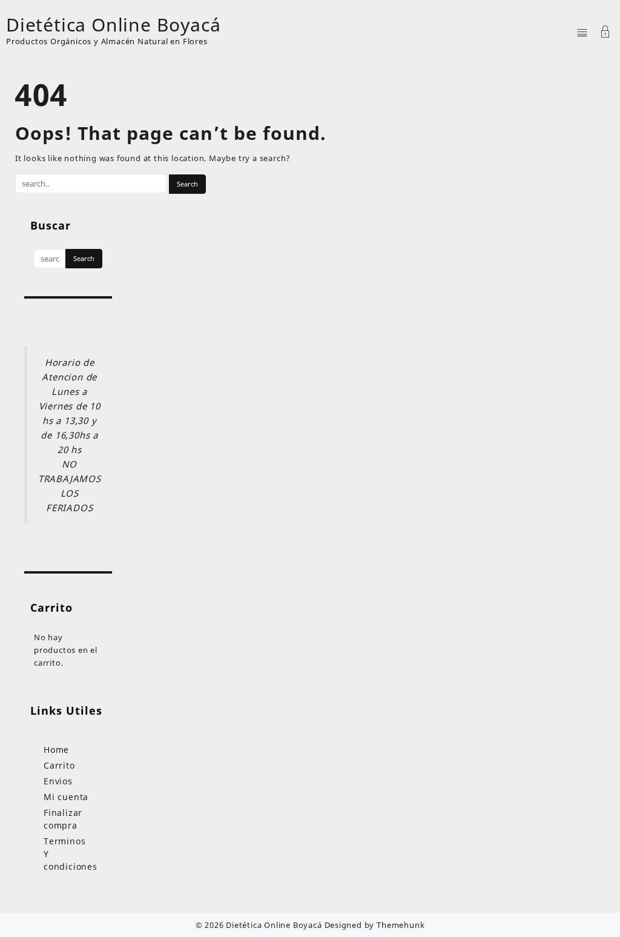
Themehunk (400, 924)
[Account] (605, 33)
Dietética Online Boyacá (113, 24)
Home (56, 749)
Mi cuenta (66, 797)
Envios (58, 781)
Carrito (59, 765)
